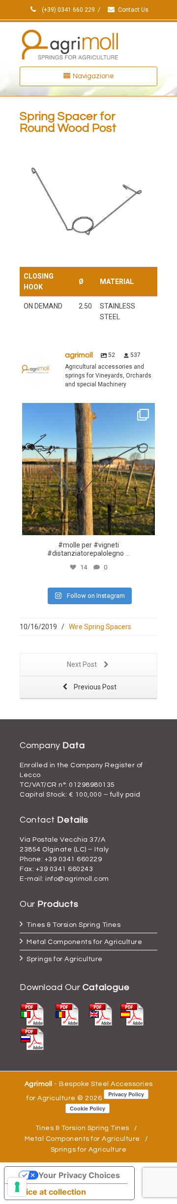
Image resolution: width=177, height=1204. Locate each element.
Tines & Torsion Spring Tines (73, 924)
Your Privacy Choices (79, 1175)
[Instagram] (145, 523)
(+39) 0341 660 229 (67, 9)
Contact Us (133, 9)
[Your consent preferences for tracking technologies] (17, 1187)
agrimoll (88, 412)
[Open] (88, 469)
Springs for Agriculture (65, 959)
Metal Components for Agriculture (84, 942)
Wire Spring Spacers (100, 627)
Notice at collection (49, 1192)
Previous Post (94, 687)
